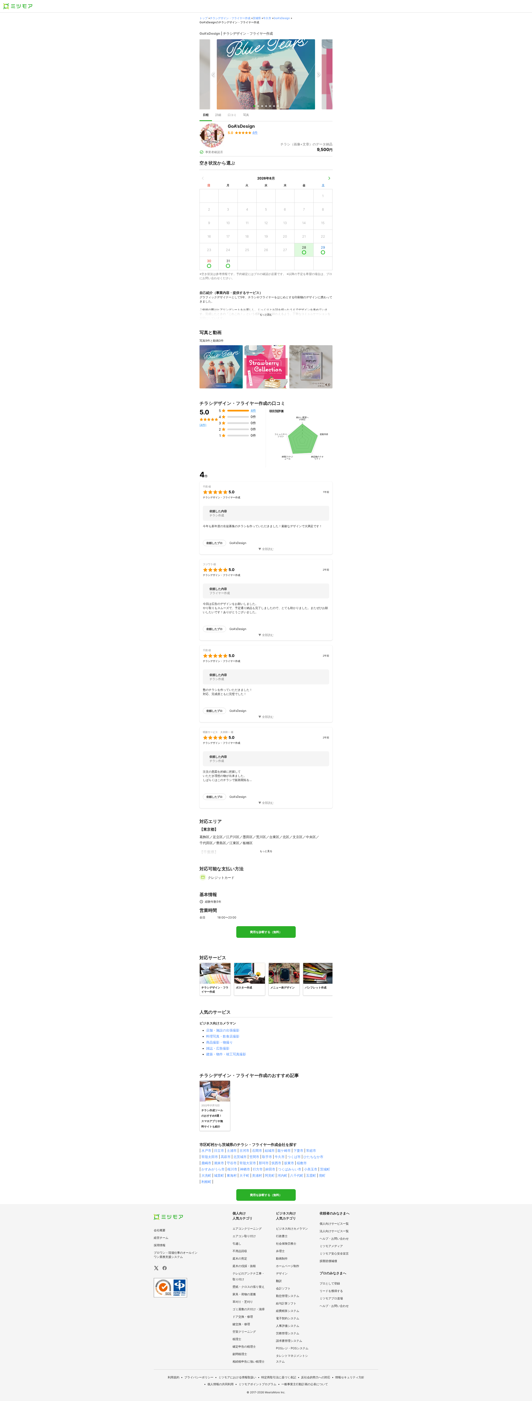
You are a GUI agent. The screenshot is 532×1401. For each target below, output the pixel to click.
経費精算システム (287, 1311)
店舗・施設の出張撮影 (222, 1030)
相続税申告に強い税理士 (249, 1361)
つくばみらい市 (289, 1169)
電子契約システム (287, 1318)
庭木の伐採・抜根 (244, 1266)
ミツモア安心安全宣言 (334, 1253)
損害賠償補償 (328, 1261)
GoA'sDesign (281, 18)
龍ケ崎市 (284, 1150)
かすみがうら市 (213, 1169)
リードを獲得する (331, 1291)
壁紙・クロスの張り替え (249, 1286)
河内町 (282, 1175)
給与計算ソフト (286, 1303)
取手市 (267, 1157)
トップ (204, 18)
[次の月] (329, 178)
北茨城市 (240, 1157)
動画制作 (282, 1258)
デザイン (282, 1273)
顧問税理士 (240, 1354)
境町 (322, 1175)
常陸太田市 (209, 1157)
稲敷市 (302, 1163)
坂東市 (289, 1163)
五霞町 (311, 1175)
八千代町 (296, 1175)
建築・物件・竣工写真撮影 (226, 1054)
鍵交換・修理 (241, 1324)
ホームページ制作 (287, 1266)
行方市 (258, 1169)
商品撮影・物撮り (219, 1042)
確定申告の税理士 (244, 1346)
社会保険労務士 (286, 1243)
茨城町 (325, 1169)
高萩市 (226, 1157)
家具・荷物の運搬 (244, 1294)
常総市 (311, 1150)
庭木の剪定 (240, 1258)
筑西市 (276, 1163)
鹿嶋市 (206, 1163)
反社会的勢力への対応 (315, 1377)
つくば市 (294, 1157)
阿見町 (270, 1175)
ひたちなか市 (313, 1157)
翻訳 (279, 1281)
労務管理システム (287, 1333)
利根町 (206, 1182)
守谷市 (232, 1163)
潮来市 (219, 1163)
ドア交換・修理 (243, 1316)
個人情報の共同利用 (220, 1384)
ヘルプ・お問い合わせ (334, 1238)
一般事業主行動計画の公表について (304, 1384)
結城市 (270, 1150)
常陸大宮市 (247, 1163)
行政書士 (282, 1236)
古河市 (244, 1150)
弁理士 (280, 1251)
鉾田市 (270, 1169)
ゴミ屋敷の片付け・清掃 (249, 1309)
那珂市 (264, 1163)
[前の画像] (213, 74)
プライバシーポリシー (198, 1377)
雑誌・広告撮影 (217, 1048)
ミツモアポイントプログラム (257, 1384)
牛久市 (267, 18)
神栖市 (245, 1169)
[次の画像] (319, 74)
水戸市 (206, 1150)
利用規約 (173, 1377)
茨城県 (257, 18)
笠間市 (254, 1157)
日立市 (219, 1150)
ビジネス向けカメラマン (292, 1228)
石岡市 (257, 1150)
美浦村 (257, 1175)
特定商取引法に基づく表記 (278, 1377)
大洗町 (206, 1175)
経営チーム (161, 1237)
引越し (237, 1243)
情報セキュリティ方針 (349, 1377)
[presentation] (206, 115)
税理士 (237, 1339)
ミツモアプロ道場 (331, 1298)
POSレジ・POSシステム (292, 1348)
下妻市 (298, 1150)
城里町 (219, 1175)
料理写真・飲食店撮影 (222, 1036)
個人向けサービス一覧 (334, 1223)
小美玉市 (310, 1169)
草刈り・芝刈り (243, 1301)
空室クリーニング (244, 1331)
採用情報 (159, 1245)
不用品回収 (240, 1251)
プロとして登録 (330, 1283)
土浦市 (232, 1150)
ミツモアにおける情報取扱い (237, 1377)
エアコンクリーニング (247, 1228)
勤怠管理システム (287, 1296)
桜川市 (232, 1169)
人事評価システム (287, 1325)
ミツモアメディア (331, 1246)
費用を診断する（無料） (266, 932)
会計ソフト (283, 1288)
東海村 (232, 1175)
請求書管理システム (289, 1340)
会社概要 (159, 1230)
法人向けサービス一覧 (334, 1231)
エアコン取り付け (244, 1236)
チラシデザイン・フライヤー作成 (230, 18)
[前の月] (203, 178)
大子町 (244, 1175)
